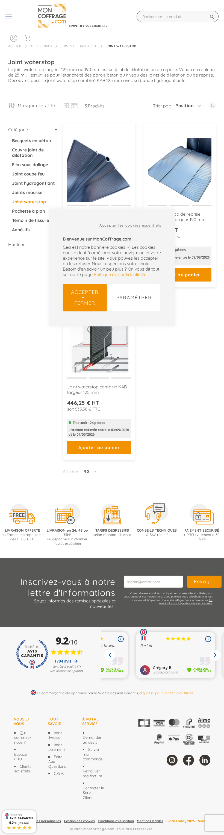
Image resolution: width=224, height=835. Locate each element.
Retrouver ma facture (92, 773)
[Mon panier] (30, 38)
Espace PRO (20, 757)
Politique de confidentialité (120, 274)
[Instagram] (172, 760)
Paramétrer (134, 297)
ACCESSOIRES (41, 46)
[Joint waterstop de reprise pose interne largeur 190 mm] (179, 165)
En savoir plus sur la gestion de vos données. (186, 601)
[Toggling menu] (8, 16)
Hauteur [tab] (16, 244)
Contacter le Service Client (93, 793)
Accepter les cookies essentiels (130, 225)
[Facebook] (188, 760)
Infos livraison (55, 735)
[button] (188, 105)
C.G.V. (59, 773)
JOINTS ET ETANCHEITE (79, 46)
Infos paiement (56, 747)
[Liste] (74, 105)
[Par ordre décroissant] (212, 105)
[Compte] (13, 37)
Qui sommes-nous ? (22, 737)
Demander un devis (92, 740)
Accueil (15, 46)
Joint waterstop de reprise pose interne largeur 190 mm (177, 216)
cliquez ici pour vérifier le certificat (166, 693)
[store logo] (77, 16)
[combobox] (178, 16)
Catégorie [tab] (18, 129)
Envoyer (204, 581)
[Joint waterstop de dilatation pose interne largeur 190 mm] (99, 165)
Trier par (161, 106)
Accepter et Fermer (85, 297)
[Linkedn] (204, 760)
